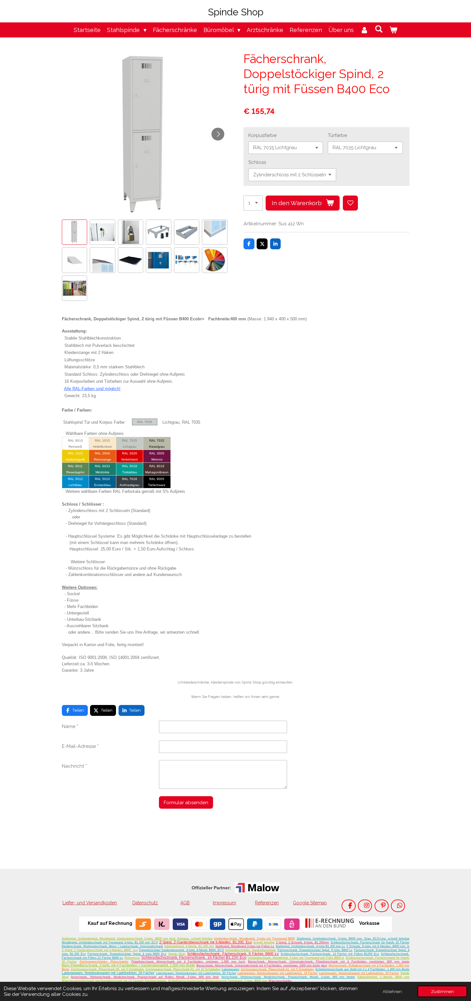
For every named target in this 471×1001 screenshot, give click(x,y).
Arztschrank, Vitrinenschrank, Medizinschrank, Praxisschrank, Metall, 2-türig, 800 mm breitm (288, 977)
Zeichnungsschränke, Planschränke (103, 961)
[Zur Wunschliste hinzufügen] (350, 203)
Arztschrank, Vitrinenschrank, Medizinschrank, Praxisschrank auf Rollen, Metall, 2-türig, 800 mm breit (145, 977)
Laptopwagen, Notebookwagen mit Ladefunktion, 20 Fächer (359, 973)
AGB (185, 902)
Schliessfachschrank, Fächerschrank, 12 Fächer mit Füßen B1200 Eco (330, 954)
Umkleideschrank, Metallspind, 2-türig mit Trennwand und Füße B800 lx (296, 957)
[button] (74, 232)
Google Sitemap (310, 902)
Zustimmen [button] (442, 991)
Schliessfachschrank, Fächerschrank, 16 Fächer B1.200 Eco (193, 957)
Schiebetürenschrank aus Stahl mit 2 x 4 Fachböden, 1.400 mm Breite (362, 969)
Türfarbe (337, 135)
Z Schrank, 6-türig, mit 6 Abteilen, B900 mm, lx (377, 946)
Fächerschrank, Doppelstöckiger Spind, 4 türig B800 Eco (126, 954)
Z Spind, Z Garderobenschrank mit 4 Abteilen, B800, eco (100, 950)
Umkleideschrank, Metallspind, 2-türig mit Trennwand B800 (254, 938)
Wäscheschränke (280, 980)
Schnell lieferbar (264, 942)
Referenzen (267, 902)
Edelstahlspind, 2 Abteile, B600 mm (383, 977)
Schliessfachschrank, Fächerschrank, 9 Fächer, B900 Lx (233, 954)
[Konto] (364, 29)
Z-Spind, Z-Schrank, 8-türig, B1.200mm (302, 942)
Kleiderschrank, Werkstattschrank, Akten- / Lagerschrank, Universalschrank (112, 946)
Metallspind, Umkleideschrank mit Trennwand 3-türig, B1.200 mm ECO (110, 942)
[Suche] (379, 29)
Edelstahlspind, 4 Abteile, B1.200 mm (189, 946)
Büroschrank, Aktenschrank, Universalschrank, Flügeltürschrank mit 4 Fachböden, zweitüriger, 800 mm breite (328, 961)
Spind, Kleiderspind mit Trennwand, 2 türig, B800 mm (231, 980)
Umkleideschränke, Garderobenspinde (250, 950)
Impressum (224, 902)
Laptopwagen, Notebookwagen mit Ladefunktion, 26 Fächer (108, 973)
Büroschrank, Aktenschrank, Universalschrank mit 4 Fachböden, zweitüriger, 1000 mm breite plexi (261, 965)
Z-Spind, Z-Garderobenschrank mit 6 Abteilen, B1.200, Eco (205, 942)
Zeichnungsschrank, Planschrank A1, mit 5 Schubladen (277, 969)
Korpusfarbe (262, 135)
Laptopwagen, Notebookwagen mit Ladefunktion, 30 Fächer (196, 973)
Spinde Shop (177, 954)
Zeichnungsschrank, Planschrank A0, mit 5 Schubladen (107, 969)
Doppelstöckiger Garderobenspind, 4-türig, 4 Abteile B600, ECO (181, 950)
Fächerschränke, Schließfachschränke (170, 980)
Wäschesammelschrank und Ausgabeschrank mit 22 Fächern (103, 980)
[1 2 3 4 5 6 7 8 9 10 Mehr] (253, 203)
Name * (70, 726)
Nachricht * (74, 766)
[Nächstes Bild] (217, 134)
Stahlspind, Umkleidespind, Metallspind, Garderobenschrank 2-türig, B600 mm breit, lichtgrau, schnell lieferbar (137, 938)
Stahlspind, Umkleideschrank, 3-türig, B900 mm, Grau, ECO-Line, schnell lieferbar (353, 938)
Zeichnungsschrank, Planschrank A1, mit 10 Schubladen (182, 969)
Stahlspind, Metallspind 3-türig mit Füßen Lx (244, 946)
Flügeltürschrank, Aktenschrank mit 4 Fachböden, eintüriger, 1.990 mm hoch (188, 961)
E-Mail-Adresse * (80, 746)
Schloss (257, 162)
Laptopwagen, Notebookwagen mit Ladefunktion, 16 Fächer (277, 973)
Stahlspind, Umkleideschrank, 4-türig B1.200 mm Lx (310, 946)
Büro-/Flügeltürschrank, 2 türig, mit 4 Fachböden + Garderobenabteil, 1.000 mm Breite (128, 965)
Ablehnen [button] (392, 991)
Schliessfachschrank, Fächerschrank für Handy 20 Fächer (370, 942)
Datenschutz (145, 902)
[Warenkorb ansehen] (393, 29)
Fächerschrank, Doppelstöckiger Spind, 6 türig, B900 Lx (315, 950)
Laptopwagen (230, 969)
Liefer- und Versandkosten (89, 902)
